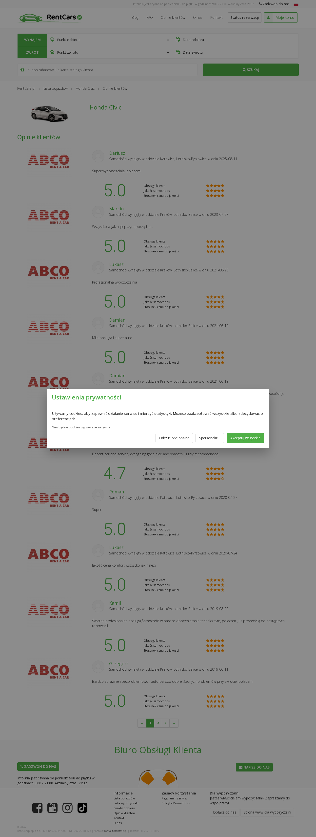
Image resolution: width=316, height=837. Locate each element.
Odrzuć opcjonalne (174, 438)
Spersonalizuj (209, 438)
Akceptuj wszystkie (245, 438)
